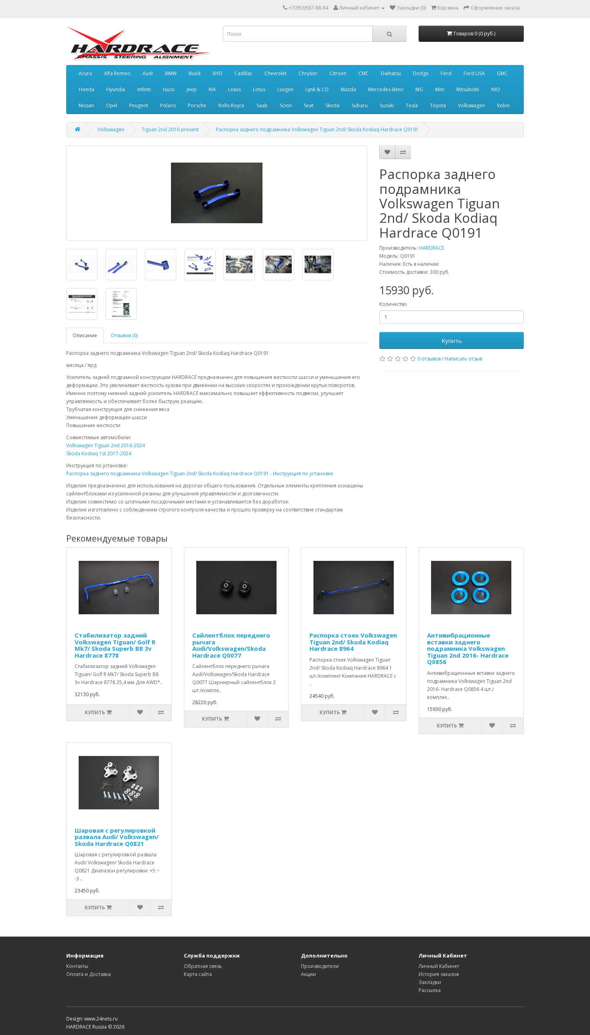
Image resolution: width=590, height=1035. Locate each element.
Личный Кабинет (439, 966)
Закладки (430, 982)
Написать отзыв (463, 358)
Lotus (259, 89)
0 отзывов (429, 358)
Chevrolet (275, 73)
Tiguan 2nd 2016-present (170, 129)
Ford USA (474, 73)
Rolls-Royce (231, 105)
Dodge (421, 73)
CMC (363, 73)
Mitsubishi (467, 89)
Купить (451, 340)
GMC (502, 73)
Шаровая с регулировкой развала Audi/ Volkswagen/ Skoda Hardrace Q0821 (117, 837)
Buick (195, 73)
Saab (262, 105)
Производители (320, 966)
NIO (495, 89)
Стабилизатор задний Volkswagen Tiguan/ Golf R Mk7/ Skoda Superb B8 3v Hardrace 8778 (115, 645)
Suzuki (387, 105)
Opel (111, 105)
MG (419, 89)
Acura (85, 73)
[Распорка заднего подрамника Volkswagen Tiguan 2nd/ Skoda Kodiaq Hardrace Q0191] (216, 193)
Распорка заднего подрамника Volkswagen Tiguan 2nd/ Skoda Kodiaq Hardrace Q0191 (317, 129)
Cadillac (243, 73)
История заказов (439, 974)
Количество (393, 304)
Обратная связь (203, 966)
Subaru (360, 105)
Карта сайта (198, 974)
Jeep (192, 89)
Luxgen (285, 89)
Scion (286, 105)
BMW (171, 73)
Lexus (234, 89)
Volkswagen (471, 105)
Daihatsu (391, 73)
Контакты (77, 966)
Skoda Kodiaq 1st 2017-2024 (98, 453)
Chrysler (308, 73)
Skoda (333, 105)
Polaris (168, 105)
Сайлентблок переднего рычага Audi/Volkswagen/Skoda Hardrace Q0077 (231, 645)
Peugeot (138, 105)
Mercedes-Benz (385, 89)
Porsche (197, 105)
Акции (308, 974)
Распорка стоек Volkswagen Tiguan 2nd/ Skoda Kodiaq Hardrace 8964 (353, 641)
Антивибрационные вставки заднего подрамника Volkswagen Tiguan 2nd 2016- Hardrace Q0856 (468, 648)
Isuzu (169, 89)
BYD (217, 73)
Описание (85, 335)
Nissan (86, 105)
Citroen (338, 73)
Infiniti (144, 89)
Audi (147, 73)
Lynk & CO (317, 89)
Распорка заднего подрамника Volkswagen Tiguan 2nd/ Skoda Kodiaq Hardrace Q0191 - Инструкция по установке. (200, 473)
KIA (212, 89)
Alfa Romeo (117, 73)
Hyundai (115, 89)
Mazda (348, 89)
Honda (86, 89)
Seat (308, 105)
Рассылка (430, 990)
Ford (446, 73)
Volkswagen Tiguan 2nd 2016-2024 (105, 445)
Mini (439, 89)
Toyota (438, 105)
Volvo (503, 105)
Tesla (412, 105)
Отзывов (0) (124, 335)
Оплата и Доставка (88, 974)
